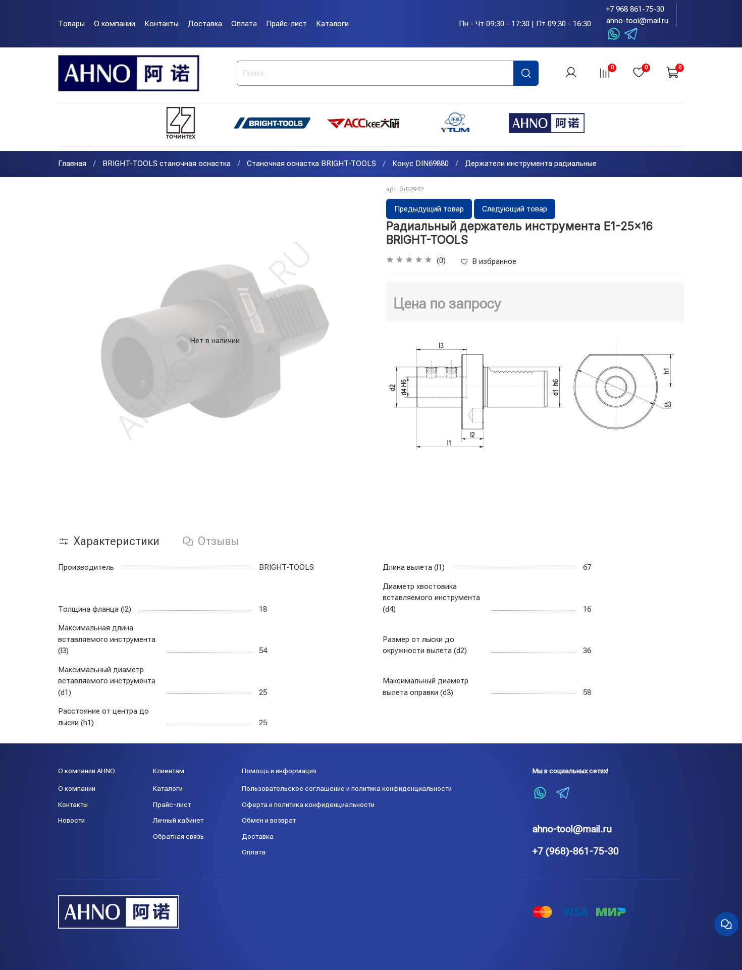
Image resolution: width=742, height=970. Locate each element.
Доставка (205, 23)
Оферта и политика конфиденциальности (308, 804)
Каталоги (332, 23)
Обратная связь (178, 836)
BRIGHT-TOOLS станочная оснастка (166, 163)
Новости (71, 820)
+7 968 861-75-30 (635, 9)
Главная (72, 163)
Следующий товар (514, 208)
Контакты (161, 23)
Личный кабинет (178, 820)
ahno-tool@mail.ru (637, 20)
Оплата (244, 23)
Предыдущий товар (429, 208)
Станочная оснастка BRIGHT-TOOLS (311, 163)
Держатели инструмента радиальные (531, 163)
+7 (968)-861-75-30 (576, 851)
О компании (114, 23)
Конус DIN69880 (420, 163)
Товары (71, 23)
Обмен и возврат (269, 820)
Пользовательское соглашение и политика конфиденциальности (347, 788)
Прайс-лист (286, 23)
